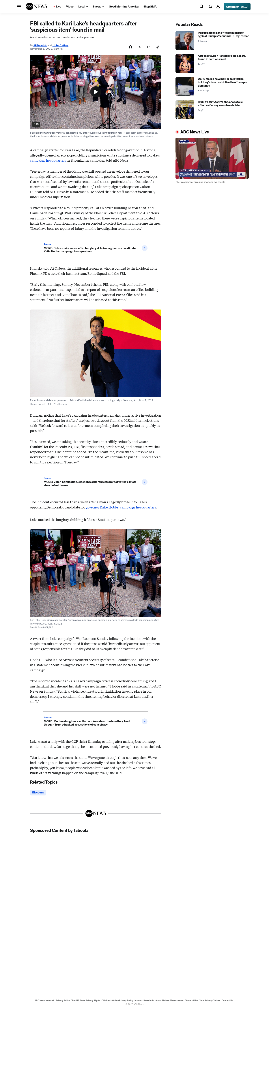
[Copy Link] (157, 47)
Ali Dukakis (40, 45)
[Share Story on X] (139, 47)
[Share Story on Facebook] (130, 47)
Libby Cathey (60, 45)
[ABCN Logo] (36, 6)
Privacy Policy (63, 1000)
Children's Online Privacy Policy (117, 1000)
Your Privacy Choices (209, 1000)
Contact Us (227, 1000)
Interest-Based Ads (144, 1000)
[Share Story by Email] (148, 47)
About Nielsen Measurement (169, 1000)
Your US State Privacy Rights (85, 1000)
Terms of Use (191, 1000)
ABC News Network (44, 1000)
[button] (19, 6)
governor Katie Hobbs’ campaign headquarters (120, 507)
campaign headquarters (48, 160)
